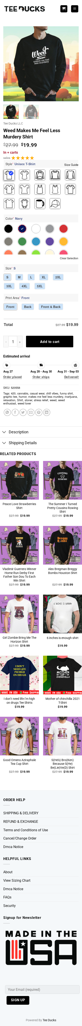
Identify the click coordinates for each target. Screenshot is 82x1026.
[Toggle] (4, 432)
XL (44, 277)
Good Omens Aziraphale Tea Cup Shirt (19, 762)
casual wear (37, 393)
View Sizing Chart (16, 880)
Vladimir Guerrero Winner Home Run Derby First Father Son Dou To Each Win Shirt (19, 574)
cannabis (22, 393)
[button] (74, 8)
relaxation (9, 400)
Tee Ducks (49, 1020)
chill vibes (52, 393)
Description (18, 432)
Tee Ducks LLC (13, 123)
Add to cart (49, 341)
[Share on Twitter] (23, 412)
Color (14, 218)
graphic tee (10, 396)
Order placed (12, 377)
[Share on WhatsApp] (7, 412)
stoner (28, 400)
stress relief (41, 400)
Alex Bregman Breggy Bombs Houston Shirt (62, 571)
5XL (40, 286)
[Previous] (10, 63)
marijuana (71, 396)
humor (22, 396)
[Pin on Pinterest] (38, 412)
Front (10, 306)
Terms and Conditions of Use (25, 830)
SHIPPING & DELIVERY (20, 813)
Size (10, 268)
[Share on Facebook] (15, 412)
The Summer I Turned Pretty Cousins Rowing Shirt (62, 507)
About (7, 872)
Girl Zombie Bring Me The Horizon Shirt (19, 639)
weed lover (24, 403)
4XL (24, 286)
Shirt (20, 400)
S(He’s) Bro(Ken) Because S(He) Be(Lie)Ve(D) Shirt (63, 763)
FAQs (7, 897)
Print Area (17, 298)
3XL (9, 286)
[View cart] (63, 8)
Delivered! (71, 377)
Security (9, 906)
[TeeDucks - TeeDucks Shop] (25, 9)
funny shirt (66, 393)
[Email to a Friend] (31, 412)
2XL (58, 277)
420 (13, 393)
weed (53, 400)
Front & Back (51, 306)
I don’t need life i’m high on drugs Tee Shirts (19, 700)
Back (27, 306)
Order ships (41, 377)
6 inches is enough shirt (63, 638)
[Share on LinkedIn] (46, 412)
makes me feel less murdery (45, 396)
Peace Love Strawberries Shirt (19, 506)
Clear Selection (69, 258)
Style (20, 164)
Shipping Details (23, 443)
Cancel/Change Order (19, 838)
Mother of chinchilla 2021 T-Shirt (62, 700)
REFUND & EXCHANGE (20, 822)
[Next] (72, 63)
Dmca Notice (13, 847)
